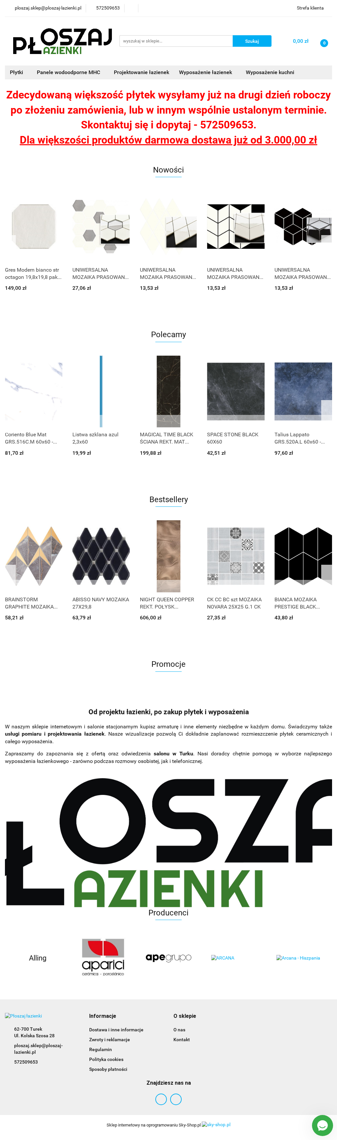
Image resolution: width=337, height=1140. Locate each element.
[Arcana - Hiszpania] (299, 958)
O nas (179, 1029)
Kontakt (181, 1039)
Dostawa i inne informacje (116, 1029)
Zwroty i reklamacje (109, 1039)
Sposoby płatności (108, 1069)
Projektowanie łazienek (141, 72)
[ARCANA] (234, 958)
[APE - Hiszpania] (168, 958)
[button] (102, 1016)
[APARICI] (103, 958)
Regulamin (100, 1049)
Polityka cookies (106, 1059)
